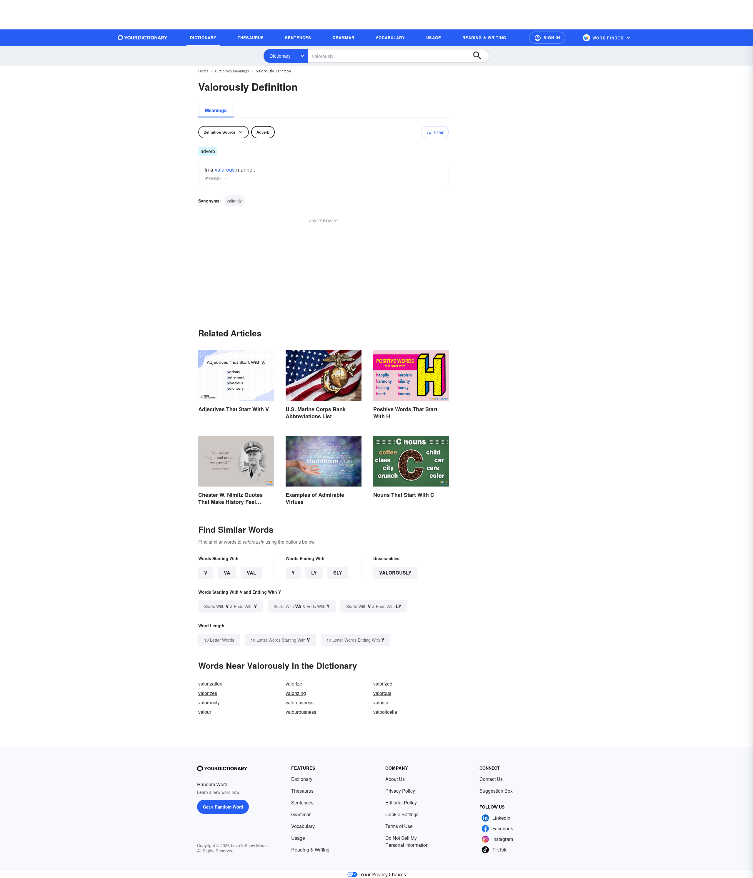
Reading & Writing (310, 849)
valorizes (207, 693)
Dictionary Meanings (232, 71)
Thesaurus (302, 790)
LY (314, 572)
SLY (337, 572)
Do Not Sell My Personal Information (407, 841)
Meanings (216, 110)
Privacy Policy (400, 790)
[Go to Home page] (143, 37)
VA (227, 572)
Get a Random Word (223, 807)
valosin (380, 702)
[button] (547, 37)
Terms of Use (399, 826)
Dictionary (280, 55)
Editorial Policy (401, 802)
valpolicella (385, 711)
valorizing (296, 693)
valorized (382, 683)
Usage (298, 837)
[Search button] (480, 55)
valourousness (301, 711)
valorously (395, 572)
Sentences (302, 802)
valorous (225, 169)
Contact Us (491, 779)
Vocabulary (303, 826)
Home (203, 71)
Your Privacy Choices (383, 874)
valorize (294, 683)
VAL (251, 572)
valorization (210, 683)
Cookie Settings (402, 814)
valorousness (300, 702)
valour (204, 711)
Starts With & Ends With (230, 606)
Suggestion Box (496, 790)
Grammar (301, 814)
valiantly (234, 201)
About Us (395, 779)
